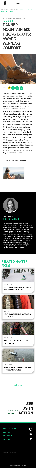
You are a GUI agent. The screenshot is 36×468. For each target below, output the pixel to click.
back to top (18, 385)
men (4, 96)
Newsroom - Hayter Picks (9, 10)
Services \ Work (9, 428)
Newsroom (7, 436)
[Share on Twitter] (17, 87)
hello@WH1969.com (10, 452)
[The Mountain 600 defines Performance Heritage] (13, 173)
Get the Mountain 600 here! (16, 161)
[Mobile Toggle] (18, 3)
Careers (6, 439)
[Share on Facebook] (13, 87)
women (12, 96)
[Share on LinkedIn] (21, 87)
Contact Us (7, 432)
